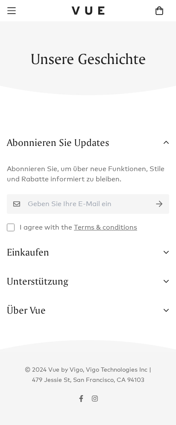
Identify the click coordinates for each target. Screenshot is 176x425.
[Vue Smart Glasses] (88, 10)
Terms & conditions (105, 227)
